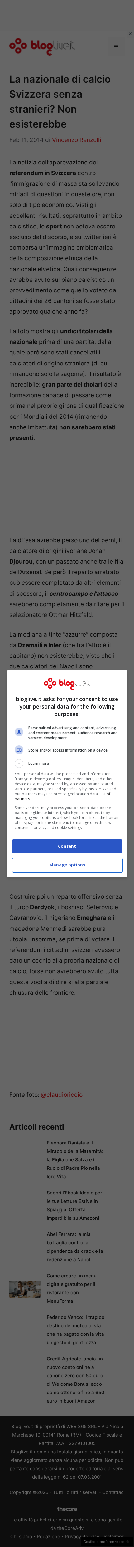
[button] (67, 763)
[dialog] (67, 773)
